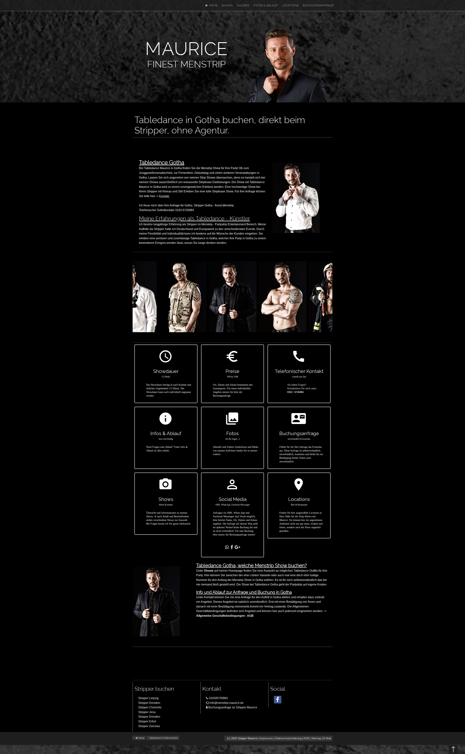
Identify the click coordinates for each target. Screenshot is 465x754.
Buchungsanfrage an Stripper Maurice (232, 707)
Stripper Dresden (149, 702)
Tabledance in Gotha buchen (163, 738)
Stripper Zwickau (149, 726)
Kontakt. (164, 196)
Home (213, 5)
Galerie (243, 5)
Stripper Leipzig (148, 698)
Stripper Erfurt (147, 721)
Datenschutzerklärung (288, 738)
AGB (306, 738)
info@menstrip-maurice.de (226, 702)
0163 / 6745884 (295, 392)
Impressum (266, 738)
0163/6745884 (218, 698)
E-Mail (327, 738)
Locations (290, 5)
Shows (227, 5)
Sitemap (316, 738)
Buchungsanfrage (318, 5)
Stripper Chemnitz (149, 707)
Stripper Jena (146, 712)
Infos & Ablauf (265, 5)
